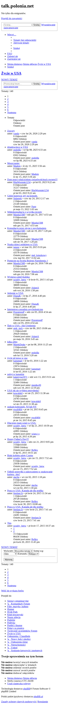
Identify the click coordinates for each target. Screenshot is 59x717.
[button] (11, 112)
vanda (16, 133)
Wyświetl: (9, 551)
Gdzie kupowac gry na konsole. (22, 195)
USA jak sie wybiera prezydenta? (23, 390)
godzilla (17, 149)
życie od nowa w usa (17, 358)
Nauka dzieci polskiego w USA (22, 244)
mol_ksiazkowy (39, 255)
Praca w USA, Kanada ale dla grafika (25, 490)
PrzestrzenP (18, 312)
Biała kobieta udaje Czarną (20, 455)
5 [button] (7, 107)
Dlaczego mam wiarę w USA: (21, 423)
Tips (9, 523)
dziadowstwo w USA (17, 147)
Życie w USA (11, 73)
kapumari (17, 360)
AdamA (35, 287)
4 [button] (7, 104)
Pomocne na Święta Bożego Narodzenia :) (27, 260)
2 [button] (7, 99)
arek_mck (18, 328)
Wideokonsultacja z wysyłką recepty (24, 212)
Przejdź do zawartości (11, 18)
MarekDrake (19, 344)
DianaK (17, 296)
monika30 (36, 385)
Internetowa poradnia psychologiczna (25, 309)
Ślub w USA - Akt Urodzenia (21, 325)
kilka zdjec (12, 342)
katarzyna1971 (20, 377)
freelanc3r (18, 493)
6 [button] (7, 110)
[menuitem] (24, 40)
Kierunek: (23, 553)
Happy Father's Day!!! (18, 439)
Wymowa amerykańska (18, 277)
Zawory (11, 131)
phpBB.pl (38, 696)
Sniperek (17, 198)
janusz (16, 247)
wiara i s (35, 434)
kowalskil (18, 393)
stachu (16, 477)
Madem (17, 166)
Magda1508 (19, 214)
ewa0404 (17, 409)
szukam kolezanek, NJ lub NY (22, 406)
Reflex (34, 450)
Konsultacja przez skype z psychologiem (26, 228)
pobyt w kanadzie (15, 374)
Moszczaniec (13, 163)
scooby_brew (19, 279)
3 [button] (7, 101)
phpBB (26, 688)
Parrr (33, 206)
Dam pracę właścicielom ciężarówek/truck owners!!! (32, 179)
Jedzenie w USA (15, 293)
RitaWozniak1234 (22, 182)
